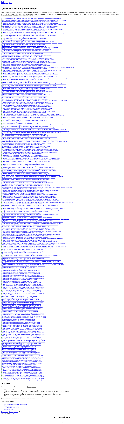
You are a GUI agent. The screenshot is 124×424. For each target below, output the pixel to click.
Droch (2, 1)
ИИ (2, 3)
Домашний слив (8, 409)
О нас (12, 413)
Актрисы (5, 3)
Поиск (10, 3)
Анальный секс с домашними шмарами (15, 404)
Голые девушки (13, 412)
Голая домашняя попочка (11, 406)
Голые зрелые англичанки (11, 407)
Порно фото (4, 412)
